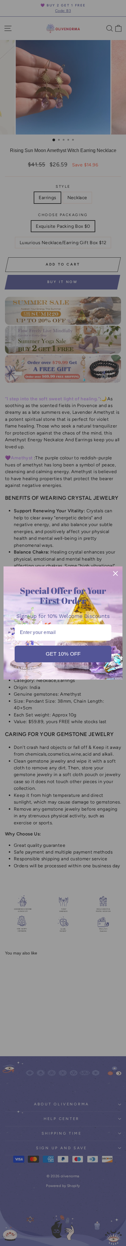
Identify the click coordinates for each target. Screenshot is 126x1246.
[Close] (115, 573)
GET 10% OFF (63, 654)
